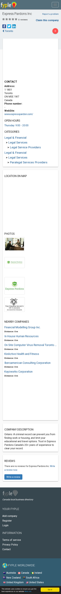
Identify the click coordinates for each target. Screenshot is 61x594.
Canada (24, 572)
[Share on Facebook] (4, 26)
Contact (6, 549)
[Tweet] (9, 26)
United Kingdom (15, 582)
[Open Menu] (55, 4)
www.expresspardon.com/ (18, 114)
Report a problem (50, 14)
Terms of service (11, 539)
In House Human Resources (21, 336)
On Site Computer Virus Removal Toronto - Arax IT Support (30, 345)
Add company (9, 516)
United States (36, 582)
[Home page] (8, 5)
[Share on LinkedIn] (14, 26)
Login (5, 525)
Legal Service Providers (25, 147)
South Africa (32, 577)
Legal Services (17, 142)
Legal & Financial (15, 137)
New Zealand (13, 577)
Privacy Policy (10, 544)
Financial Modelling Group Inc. (22, 327)
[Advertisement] (27, 59)
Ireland (38, 572)
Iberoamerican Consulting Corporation (27, 362)
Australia (11, 572)
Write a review (13, 477)
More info (28, 591)
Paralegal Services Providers (28, 162)
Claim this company (47, 20)
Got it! (50, 589)
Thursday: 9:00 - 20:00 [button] (16, 125)
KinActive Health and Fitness (21, 354)
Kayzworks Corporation (18, 371)
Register (7, 520)
